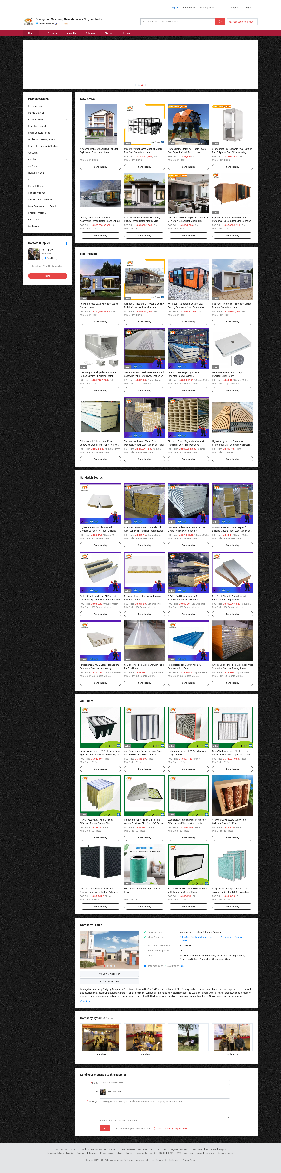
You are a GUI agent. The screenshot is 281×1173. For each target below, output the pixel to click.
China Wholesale (127, 1149)
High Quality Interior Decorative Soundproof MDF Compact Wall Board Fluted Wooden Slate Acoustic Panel (231, 445)
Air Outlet (33, 152)
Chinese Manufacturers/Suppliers (101, 1149)
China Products (77, 1149)
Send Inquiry (100, 166)
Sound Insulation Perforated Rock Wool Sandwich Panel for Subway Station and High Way (144, 376)
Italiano (119, 1153)
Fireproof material (37, 212)
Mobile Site (211, 1149)
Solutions (90, 33)
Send (104, 1128)
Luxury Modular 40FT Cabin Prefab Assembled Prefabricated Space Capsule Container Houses (100, 221)
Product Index (197, 1149)
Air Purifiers (34, 166)
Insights (222, 1149)
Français (93, 1153)
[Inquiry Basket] (220, 7)
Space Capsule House (39, 132)
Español (69, 1153)
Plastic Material (36, 112)
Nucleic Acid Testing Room (41, 139)
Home (31, 33)
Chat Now (51, 258)
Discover (109, 33)
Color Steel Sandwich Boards (42, 206)
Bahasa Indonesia (226, 1153)
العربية (152, 1153)
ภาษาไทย (188, 1153)
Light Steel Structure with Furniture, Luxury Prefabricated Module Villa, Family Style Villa (142, 221)
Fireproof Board (36, 106)
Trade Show (101, 1054)
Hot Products (61, 1149)
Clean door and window (40, 199)
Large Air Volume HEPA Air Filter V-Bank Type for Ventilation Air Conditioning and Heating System (100, 754)
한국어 (162, 1153)
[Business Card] (66, 243)
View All (84, 1001)
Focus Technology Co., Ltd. (119, 1160)
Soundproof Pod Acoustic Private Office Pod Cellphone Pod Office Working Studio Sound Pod (232, 152)
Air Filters (33, 159)
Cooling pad (34, 226)
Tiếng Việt (209, 1153)
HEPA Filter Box (36, 172)
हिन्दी (179, 1153)
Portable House (36, 186)
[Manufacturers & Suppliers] (44, 6)
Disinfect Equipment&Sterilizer (43, 146)
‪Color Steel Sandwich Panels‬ (194, 937)
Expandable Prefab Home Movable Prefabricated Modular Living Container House (232, 221)
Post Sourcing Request (243, 21)
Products (52, 33)
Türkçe (199, 1153)
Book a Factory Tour (109, 981)
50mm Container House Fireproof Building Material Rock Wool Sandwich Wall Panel (231, 531)
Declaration (174, 1160)
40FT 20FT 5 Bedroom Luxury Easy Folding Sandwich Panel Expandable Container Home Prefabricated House (187, 307)
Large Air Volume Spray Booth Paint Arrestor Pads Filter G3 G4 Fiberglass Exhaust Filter (230, 892)
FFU (30, 179)
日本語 (171, 1153)
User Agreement (159, 1160)
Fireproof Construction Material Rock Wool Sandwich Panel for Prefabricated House (143, 531)
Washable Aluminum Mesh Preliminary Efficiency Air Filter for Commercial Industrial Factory (187, 823)
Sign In (175, 7)
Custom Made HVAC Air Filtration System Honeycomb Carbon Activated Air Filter (99, 892)
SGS (182, 965)
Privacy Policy (189, 1160)
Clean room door (36, 192)
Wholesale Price (145, 1149)
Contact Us (128, 33)
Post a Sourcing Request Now (170, 1128)
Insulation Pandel (37, 126)
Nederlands (142, 1153)
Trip (188, 1054)
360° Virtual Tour (111, 973)
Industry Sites (161, 1149)
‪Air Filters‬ (214, 937)
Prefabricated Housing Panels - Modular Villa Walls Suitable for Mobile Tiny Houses (188, 221)
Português (81, 1153)
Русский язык (106, 1153)
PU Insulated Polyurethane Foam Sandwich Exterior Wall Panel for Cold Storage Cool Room (99, 445)
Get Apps (233, 7)
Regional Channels (179, 1149)
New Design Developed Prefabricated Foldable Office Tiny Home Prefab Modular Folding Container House (98, 376)
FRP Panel (33, 219)
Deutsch (129, 1153)
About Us (71, 33)
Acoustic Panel (35, 119)
